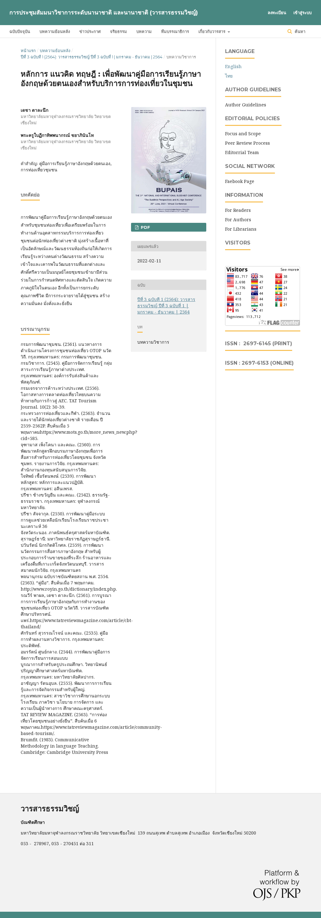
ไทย (229, 76)
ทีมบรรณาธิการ (175, 31)
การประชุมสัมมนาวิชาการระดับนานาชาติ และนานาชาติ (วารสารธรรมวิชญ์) (103, 12)
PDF (144, 227)
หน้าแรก (28, 50)
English (233, 66)
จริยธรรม (118, 31)
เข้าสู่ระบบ (302, 12)
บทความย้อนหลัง (54, 31)
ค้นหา (299, 31)
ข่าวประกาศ (90, 31)
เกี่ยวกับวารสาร (212, 31)
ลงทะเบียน (277, 12)
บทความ (144, 31)
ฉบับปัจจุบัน (19, 31)
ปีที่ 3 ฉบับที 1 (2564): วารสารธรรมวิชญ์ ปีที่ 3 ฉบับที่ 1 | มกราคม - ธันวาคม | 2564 (91, 56)
